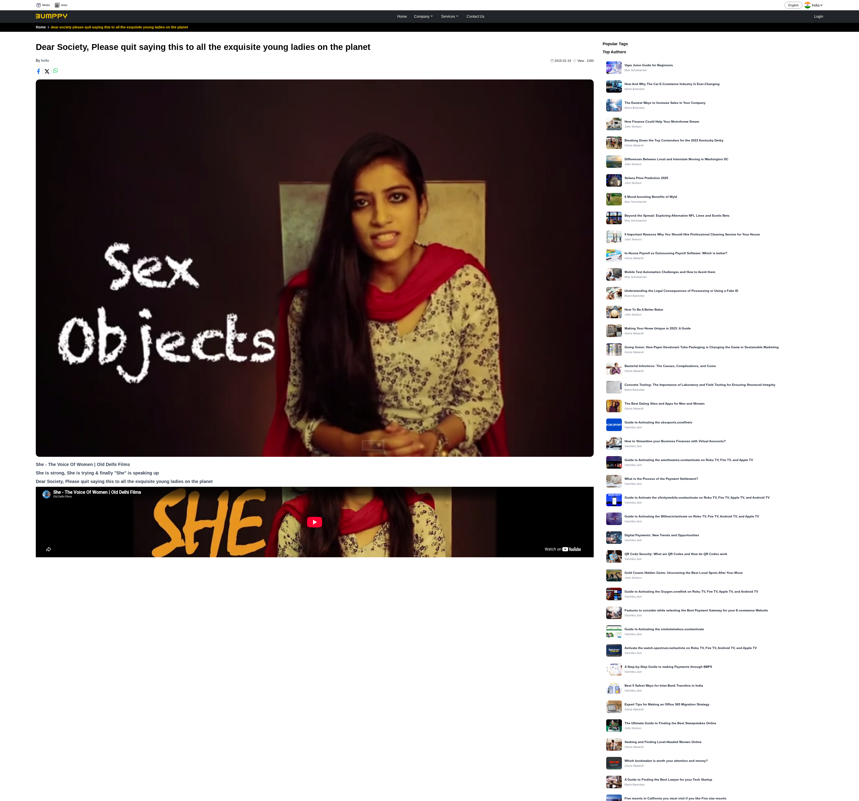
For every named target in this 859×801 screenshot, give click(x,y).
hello (45, 60)
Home (41, 27)
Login (818, 16)
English (793, 5)
